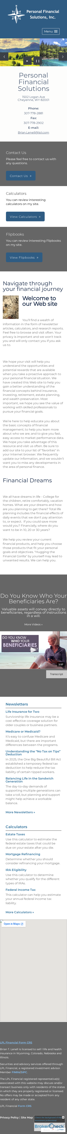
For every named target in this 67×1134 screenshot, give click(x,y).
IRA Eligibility (16, 870)
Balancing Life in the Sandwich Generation (29, 780)
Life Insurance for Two (22, 711)
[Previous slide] (4, 56)
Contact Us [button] (19, 176)
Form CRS (24, 1106)
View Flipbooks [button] (22, 257)
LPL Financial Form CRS (16, 1042)
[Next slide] (63, 56)
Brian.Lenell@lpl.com (33, 132)
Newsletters (17, 704)
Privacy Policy (9, 1117)
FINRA (16, 1072)
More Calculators (20, 912)
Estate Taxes (15, 834)
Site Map (27, 1117)
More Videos (33, 624)
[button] (51, 31)
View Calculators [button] (23, 217)
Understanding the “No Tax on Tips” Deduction (33, 753)
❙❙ (37, 60)
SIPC (24, 1072)
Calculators (16, 827)
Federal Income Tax (21, 890)
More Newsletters (20, 812)
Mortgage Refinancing (23, 854)
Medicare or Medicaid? (23, 731)
